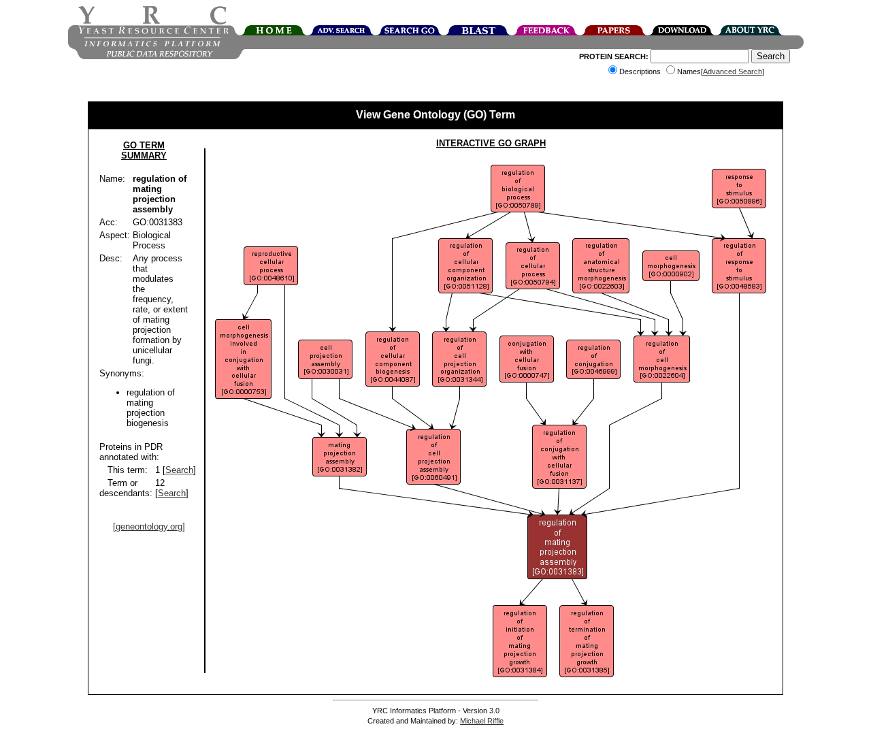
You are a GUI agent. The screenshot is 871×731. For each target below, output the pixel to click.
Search (179, 470)
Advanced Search (732, 71)
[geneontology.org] (149, 526)
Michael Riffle (482, 721)
